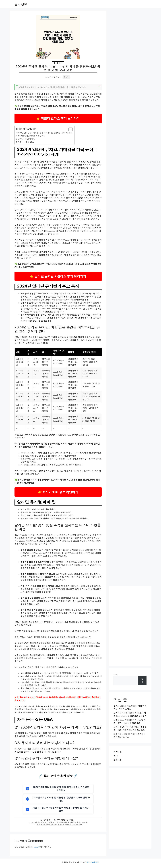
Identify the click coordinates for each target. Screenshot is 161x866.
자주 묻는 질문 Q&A (26, 142)
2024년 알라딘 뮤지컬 (65, 820)
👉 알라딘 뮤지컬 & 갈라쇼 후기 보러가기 (58, 276)
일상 (116, 756)
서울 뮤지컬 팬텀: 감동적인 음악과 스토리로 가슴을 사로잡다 (59, 825)
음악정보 (47, 820)
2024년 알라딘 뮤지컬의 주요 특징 (31, 136)
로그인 (37, 847)
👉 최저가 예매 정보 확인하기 (58, 492)
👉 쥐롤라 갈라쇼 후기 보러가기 (58, 118)
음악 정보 (20, 4)
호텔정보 (118, 760)
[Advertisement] (130, 626)
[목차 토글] (69, 129)
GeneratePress (93, 862)
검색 (116, 674)
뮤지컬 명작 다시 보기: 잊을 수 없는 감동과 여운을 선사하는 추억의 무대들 (59, 822)
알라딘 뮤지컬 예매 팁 (26, 139)
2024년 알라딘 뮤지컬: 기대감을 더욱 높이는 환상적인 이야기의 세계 (44, 133)
